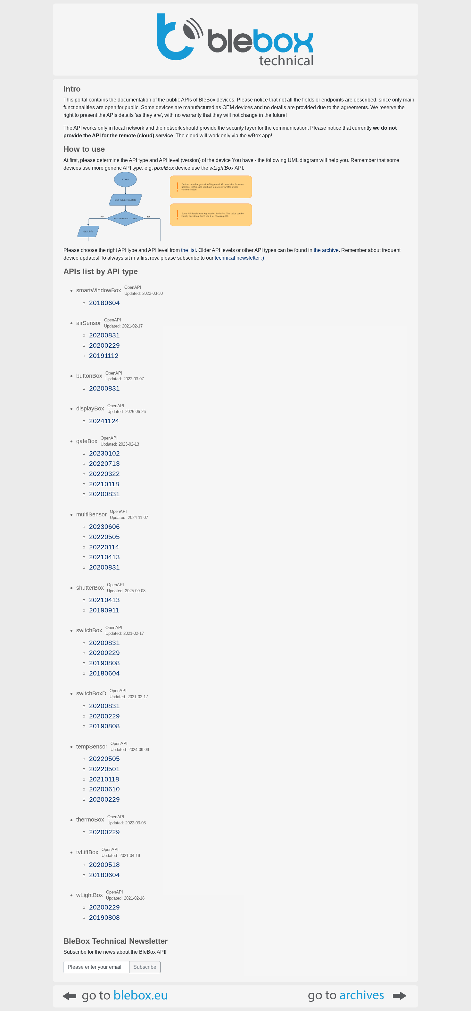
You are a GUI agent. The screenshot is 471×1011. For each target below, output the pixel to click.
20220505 (104, 536)
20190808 (104, 663)
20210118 (104, 484)
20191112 (104, 355)
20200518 (104, 864)
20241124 (104, 421)
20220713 (104, 463)
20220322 (104, 473)
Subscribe (144, 967)
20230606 (104, 526)
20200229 (104, 345)
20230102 (104, 453)
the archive (326, 250)
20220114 (104, 547)
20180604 (104, 302)
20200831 (104, 335)
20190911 (104, 610)
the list (188, 250)
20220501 (104, 768)
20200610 (104, 789)
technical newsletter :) (239, 258)
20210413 (104, 557)
